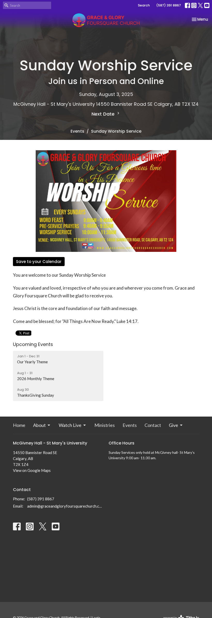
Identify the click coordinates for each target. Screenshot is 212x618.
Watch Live (70, 425)
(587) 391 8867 (168, 5)
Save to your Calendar (39, 261)
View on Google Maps (32, 470)
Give (173, 425)
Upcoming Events (33, 344)
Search (144, 5)
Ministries (104, 425)
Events (77, 131)
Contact (153, 425)
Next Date (104, 114)
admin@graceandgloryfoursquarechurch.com (65, 506)
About (39, 425)
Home (19, 425)
